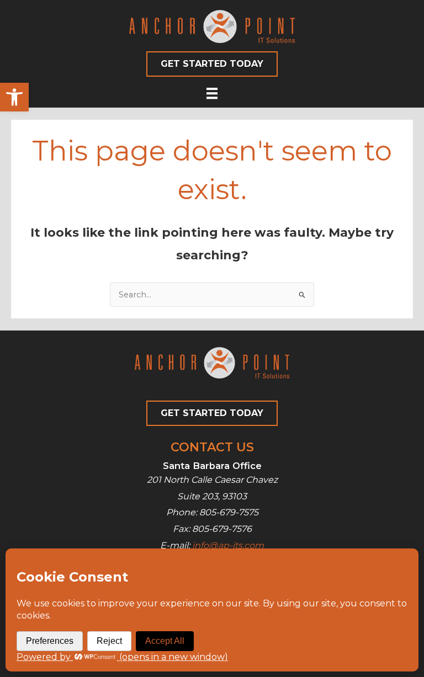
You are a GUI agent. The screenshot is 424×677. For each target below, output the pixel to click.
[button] (14, 97)
